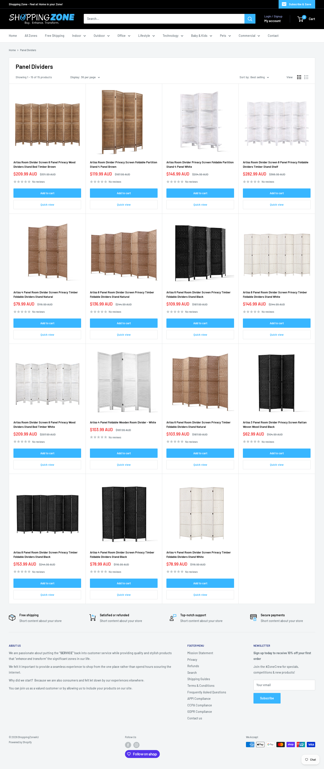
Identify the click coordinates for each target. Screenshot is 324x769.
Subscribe (267, 698)
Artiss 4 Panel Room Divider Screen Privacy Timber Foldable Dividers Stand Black (122, 555)
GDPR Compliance (199, 711)
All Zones (31, 35)
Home (13, 35)
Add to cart (47, 193)
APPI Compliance (199, 698)
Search (192, 672)
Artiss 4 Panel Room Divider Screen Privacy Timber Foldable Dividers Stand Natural (45, 294)
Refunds (193, 666)
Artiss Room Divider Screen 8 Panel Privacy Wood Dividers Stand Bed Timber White (44, 424)
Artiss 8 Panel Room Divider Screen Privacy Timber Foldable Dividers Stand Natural (122, 294)
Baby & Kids (199, 35)
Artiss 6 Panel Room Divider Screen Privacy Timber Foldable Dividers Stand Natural (198, 424)
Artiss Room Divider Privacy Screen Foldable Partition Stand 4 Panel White (200, 164)
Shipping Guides (198, 679)
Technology (171, 35)
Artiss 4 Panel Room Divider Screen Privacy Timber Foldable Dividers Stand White (198, 555)
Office (121, 35)
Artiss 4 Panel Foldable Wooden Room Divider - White (123, 422)
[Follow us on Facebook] (128, 745)
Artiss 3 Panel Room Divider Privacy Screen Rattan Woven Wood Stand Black (275, 424)
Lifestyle (144, 35)
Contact (273, 35)
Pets (223, 35)
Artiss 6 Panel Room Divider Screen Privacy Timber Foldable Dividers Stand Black (198, 294)
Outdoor (99, 35)
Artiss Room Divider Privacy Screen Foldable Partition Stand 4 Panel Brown (123, 164)
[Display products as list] (306, 77)
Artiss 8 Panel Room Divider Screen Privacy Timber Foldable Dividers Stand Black (45, 555)
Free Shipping (54, 35)
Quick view (47, 204)
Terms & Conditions (200, 685)
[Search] (249, 19)
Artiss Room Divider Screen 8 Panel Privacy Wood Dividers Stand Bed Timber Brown (44, 164)
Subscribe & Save (300, 4)
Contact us (194, 718)
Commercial (247, 35)
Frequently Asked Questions (206, 692)
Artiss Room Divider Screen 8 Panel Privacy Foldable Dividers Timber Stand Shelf (275, 164)
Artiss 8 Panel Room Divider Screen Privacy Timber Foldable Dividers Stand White (275, 294)
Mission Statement (200, 653)
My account (272, 21)
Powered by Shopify (20, 742)
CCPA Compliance (199, 705)
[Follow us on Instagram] (136, 745)
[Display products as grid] (299, 77)
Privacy (192, 659)
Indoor (76, 35)
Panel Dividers (28, 50)
